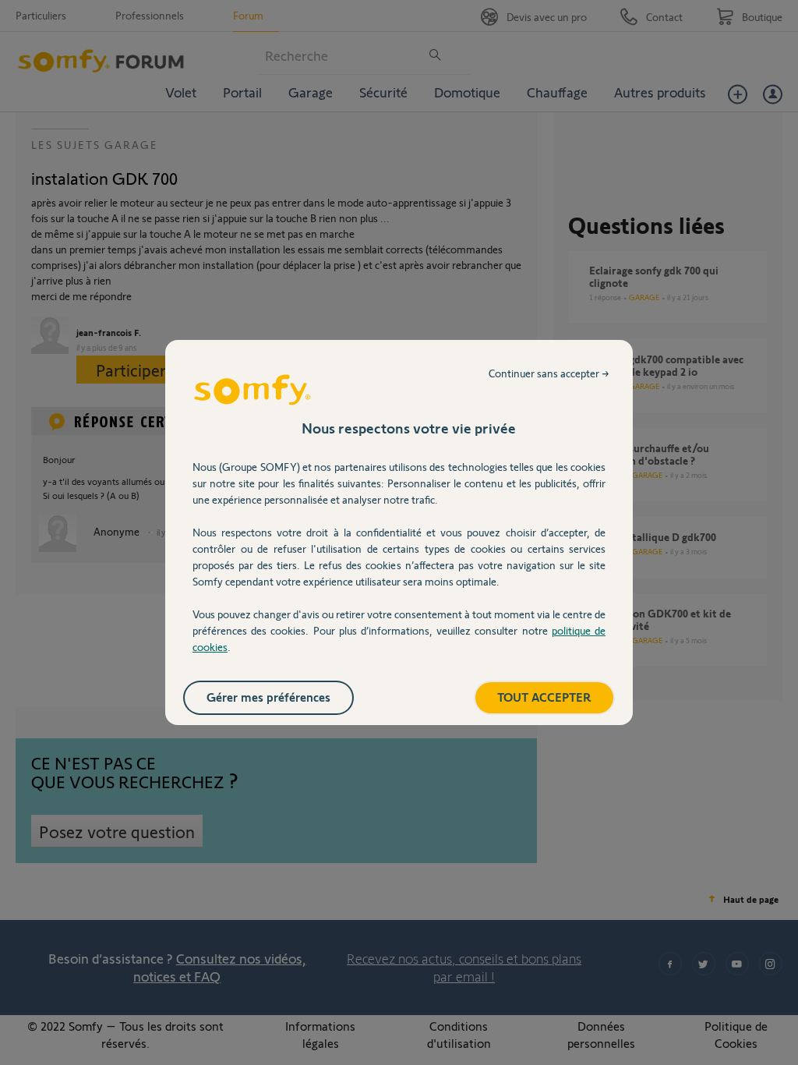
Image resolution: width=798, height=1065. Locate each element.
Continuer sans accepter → (549, 373)
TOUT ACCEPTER (544, 696)
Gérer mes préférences (268, 696)
